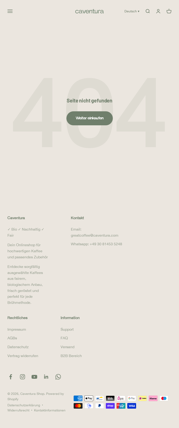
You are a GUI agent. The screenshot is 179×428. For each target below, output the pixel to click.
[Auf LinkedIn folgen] (46, 377)
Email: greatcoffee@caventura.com (94, 232)
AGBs (12, 338)
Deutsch (131, 11)
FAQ (64, 338)
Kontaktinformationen (49, 410)
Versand (67, 347)
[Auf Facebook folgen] (10, 377)
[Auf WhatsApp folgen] (58, 377)
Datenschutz (18, 347)
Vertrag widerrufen (22, 356)
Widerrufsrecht (18, 410)
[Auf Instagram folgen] (22, 377)
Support (67, 329)
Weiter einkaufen (89, 118)
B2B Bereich (71, 356)
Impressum (16, 329)
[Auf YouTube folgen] (34, 377)
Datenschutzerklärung (23, 405)
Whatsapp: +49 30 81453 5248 (96, 244)
